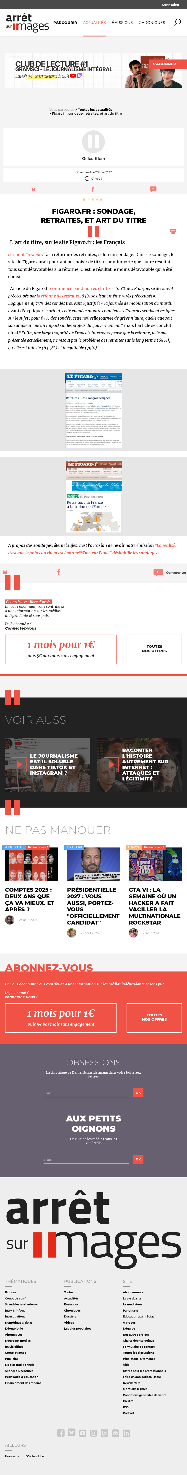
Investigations (15, 1316)
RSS (126, 1407)
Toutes (68, 1292)
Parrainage (130, 1310)
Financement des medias (23, 1383)
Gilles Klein (93, 158)
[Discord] (116, 1436)
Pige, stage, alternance (139, 1359)
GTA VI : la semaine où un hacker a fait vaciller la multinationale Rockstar (155, 906)
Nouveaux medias (18, 1340)
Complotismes (15, 1352)
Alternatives (13, 1334)
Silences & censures (19, 1371)
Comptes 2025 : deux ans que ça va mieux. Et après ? (29, 899)
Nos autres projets (136, 1334)
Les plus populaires (77, 1328)
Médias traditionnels (19, 1365)
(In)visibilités (14, 1346)
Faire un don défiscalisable (142, 1377)
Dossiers (70, 1316)
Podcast (128, 1413)
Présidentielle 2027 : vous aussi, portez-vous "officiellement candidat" (93, 906)
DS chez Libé (35, 1456)
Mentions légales (135, 1389)
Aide (126, 1365)
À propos (129, 1322)
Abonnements (133, 1292)
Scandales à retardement (23, 1304)
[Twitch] (105, 1436)
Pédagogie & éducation (21, 1377)
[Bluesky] (72, 1436)
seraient (25, 254)
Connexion (170, 4)
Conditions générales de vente (144, 1395)
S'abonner (164, 64)
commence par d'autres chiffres (82, 288)
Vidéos (69, 1322)
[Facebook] (61, 1436)
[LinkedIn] (126, 1436)
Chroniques (152, 23)
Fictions (10, 1292)
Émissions (122, 23)
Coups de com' (15, 1298)
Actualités (94, 23)
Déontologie (14, 1328)
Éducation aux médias (138, 1316)
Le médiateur (132, 1304)
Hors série (12, 1456)
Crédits (128, 1401)
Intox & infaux (15, 1310)
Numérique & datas (18, 1322)
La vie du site (132, 1298)
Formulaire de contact (139, 1346)
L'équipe (129, 1328)
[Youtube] (83, 1436)
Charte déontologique (138, 1340)
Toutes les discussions (138, 1352)
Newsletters (131, 1383)
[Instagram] (94, 1436)
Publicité (11, 1359)
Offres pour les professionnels (144, 1371)
